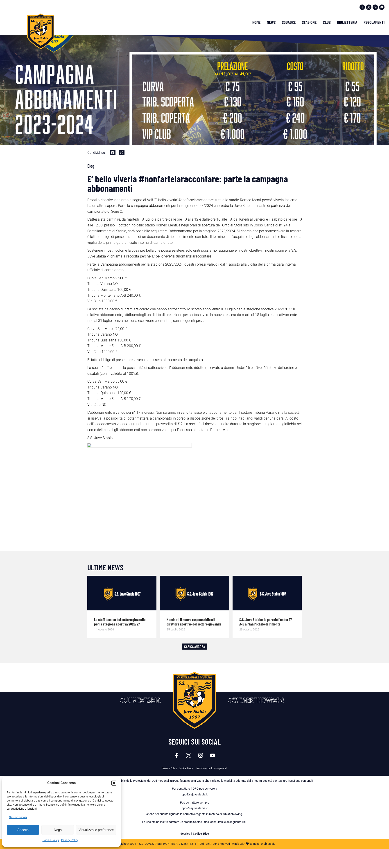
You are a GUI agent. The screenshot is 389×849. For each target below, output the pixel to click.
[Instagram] (375, 7)
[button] (114, 783)
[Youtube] (381, 7)
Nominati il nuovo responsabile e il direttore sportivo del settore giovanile (194, 621)
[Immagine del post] (122, 593)
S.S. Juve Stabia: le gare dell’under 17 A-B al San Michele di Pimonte (265, 621)
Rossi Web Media (264, 843)
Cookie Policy (51, 840)
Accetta (23, 830)
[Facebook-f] (362, 7)
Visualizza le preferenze (96, 830)
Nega (58, 830)
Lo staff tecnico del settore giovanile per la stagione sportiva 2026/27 (119, 621)
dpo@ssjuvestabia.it (195, 794)
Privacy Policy (69, 840)
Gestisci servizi (18, 817)
